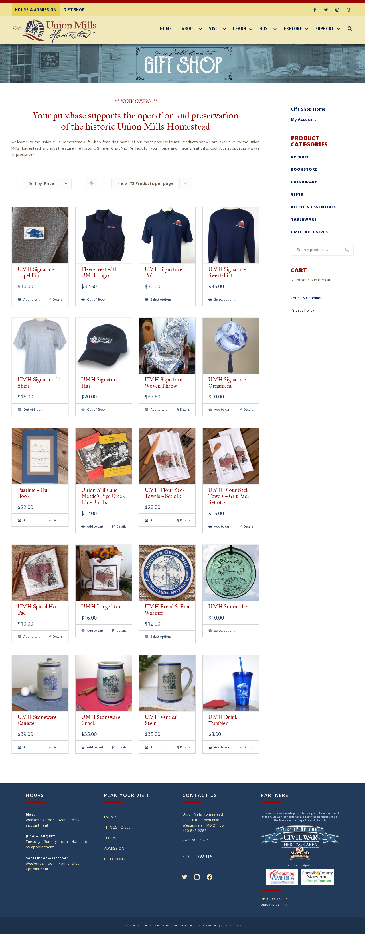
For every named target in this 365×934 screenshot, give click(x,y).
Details (57, 299)
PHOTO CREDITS (274, 898)
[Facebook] (314, 10)
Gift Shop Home (308, 109)
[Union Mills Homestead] (56, 31)
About (189, 28)
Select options (160, 299)
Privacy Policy (302, 310)
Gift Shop (74, 10)
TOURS (110, 837)
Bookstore (304, 169)
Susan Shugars (231, 925)
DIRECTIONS (114, 858)
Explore (293, 28)
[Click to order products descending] (91, 183)
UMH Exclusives (309, 231)
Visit (214, 28)
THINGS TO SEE (117, 827)
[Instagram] (337, 10)
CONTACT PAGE (195, 839)
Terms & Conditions (308, 297)
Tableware (304, 219)
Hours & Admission (36, 10)
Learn (239, 28)
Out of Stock (95, 299)
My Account (303, 119)
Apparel (300, 156)
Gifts (297, 194)
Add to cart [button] (31, 299)
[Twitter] (326, 10)
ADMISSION (114, 848)
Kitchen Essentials (314, 206)
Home (166, 28)
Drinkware (304, 181)
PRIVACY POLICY (274, 905)
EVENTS (110, 816)
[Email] (348, 10)
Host (265, 28)
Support (324, 28)
